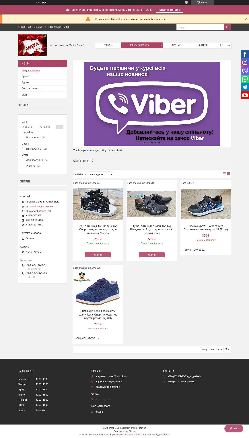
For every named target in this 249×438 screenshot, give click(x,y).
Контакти (203, 45)
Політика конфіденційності (156, 434)
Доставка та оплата (32, 88)
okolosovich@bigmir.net (38, 211)
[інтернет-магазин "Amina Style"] (32, 45)
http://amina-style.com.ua (39, 206)
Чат (236, 428)
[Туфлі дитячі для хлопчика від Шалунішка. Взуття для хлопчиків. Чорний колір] (152, 204)
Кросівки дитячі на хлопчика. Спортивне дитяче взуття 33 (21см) (206, 227)
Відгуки (25, 82)
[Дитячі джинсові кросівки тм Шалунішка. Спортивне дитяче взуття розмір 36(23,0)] (98, 289)
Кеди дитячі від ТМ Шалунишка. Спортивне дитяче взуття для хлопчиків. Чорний (98, 229)
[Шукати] (227, 27)
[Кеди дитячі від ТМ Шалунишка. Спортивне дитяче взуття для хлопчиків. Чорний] (98, 204)
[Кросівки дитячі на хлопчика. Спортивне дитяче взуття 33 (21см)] (206, 204)
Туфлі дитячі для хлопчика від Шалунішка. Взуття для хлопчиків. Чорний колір (151, 229)
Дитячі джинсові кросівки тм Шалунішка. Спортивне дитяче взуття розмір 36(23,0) (98, 314)
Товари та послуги (139, 45)
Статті (25, 94)
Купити (98, 254)
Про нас (176, 45)
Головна (108, 45)
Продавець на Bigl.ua (125, 431)
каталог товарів (169, 9)
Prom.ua (142, 428)
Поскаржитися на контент (126, 434)
